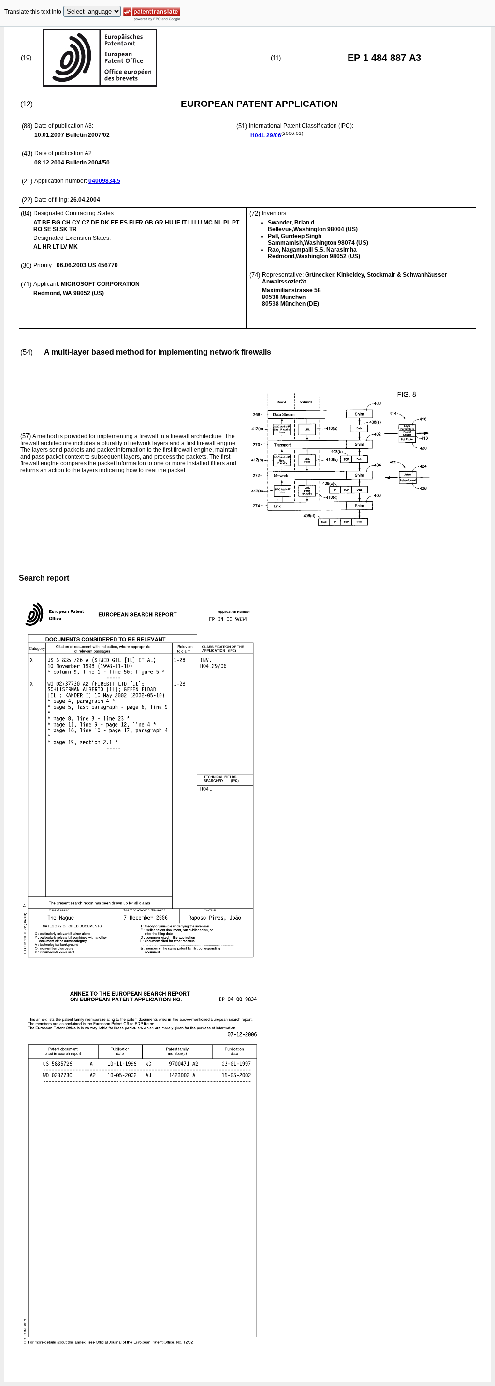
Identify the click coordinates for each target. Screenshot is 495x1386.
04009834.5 (104, 181)
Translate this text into (32, 11)
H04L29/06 (265, 135)
